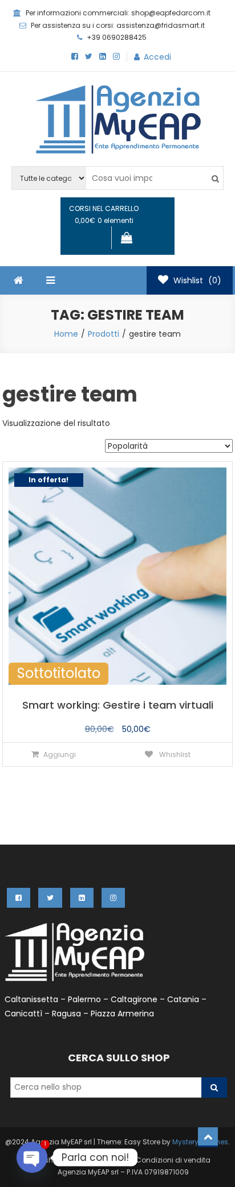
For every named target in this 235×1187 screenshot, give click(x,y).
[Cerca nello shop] (214, 1087)
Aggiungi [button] (59, 754)
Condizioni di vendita (173, 1160)
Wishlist (49, 1160)
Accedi (157, 57)
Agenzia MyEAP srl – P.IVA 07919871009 (123, 1172)
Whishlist (174, 754)
